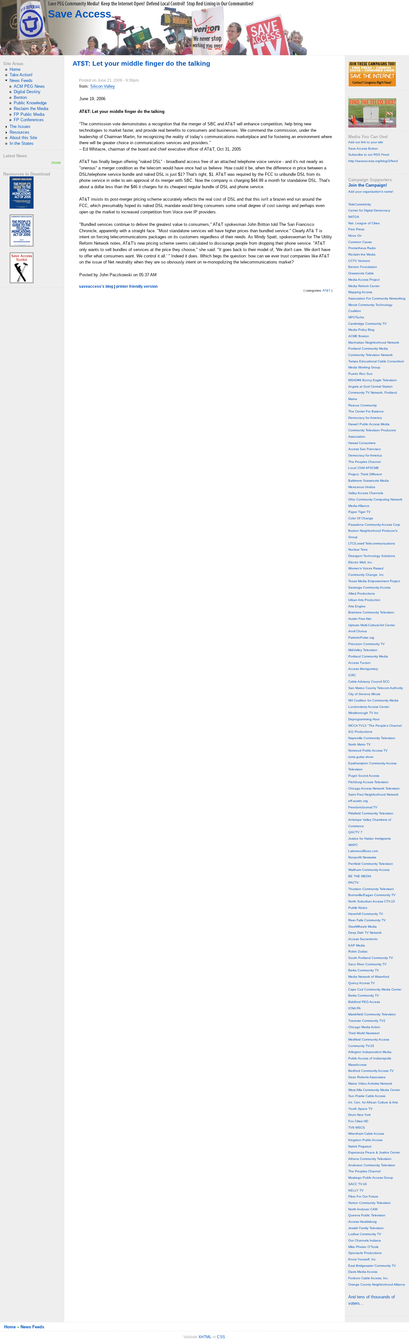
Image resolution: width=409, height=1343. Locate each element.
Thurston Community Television (371, 889)
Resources (19, 132)
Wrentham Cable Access (366, 1133)
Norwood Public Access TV (368, 750)
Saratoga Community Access (369, 587)
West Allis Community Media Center (374, 1090)
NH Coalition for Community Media (373, 700)
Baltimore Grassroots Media (368, 480)
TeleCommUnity (359, 204)
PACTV (353, 882)
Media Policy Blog (361, 329)
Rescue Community (362, 405)
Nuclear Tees (357, 549)
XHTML (205, 1337)
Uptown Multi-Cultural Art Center (371, 625)
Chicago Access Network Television (374, 788)
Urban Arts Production (364, 600)
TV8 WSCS (356, 1127)
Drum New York (359, 1115)
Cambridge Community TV (367, 323)
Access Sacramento (363, 939)
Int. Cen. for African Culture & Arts (373, 1102)
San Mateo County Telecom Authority (375, 688)
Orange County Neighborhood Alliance (376, 1284)
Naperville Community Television (371, 738)
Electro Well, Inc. (360, 562)
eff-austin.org (358, 801)
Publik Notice (357, 907)
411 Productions (360, 731)
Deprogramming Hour (364, 719)
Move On (355, 235)
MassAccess (357, 1064)
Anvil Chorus (357, 631)
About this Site (23, 137)
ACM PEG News (29, 86)
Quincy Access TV (361, 983)
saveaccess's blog (96, 286)
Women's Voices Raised (365, 568)
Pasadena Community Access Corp (374, 524)
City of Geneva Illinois (364, 694)
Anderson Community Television (371, 1165)
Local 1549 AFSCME (363, 468)
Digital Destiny (27, 91)
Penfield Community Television (370, 863)
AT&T (326, 290)
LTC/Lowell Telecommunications (371, 543)
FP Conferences (29, 119)
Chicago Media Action (364, 1027)
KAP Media (356, 945)
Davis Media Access (362, 1271)
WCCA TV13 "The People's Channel (375, 725)
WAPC (353, 845)
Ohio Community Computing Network (375, 499)
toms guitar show (360, 757)
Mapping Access (360, 292)
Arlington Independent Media (369, 1052)
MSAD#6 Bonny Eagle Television (372, 380)
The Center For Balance (366, 411)
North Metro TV (359, 744)
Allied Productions (361, 593)
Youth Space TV (360, 1108)
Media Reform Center (364, 286)
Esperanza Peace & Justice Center (374, 1152)
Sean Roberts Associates (366, 1077)
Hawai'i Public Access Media (369, 424)
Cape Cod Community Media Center (374, 989)
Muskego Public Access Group (370, 1177)
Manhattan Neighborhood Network (373, 342)
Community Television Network (370, 355)
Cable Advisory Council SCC (369, 681)
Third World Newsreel (363, 1033)
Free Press (356, 229)
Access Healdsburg (362, 1221)
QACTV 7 (355, 832)
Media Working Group (364, 367)
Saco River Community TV (367, 964)
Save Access (79, 14)
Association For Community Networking (376, 298)
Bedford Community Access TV (371, 1070)
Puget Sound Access (363, 775)
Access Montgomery (363, 669)
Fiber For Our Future (363, 1196)
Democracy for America (365, 417)
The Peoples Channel (364, 462)
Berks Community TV (363, 970)
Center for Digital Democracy (369, 210)
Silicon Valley (102, 86)
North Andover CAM (362, 1209)
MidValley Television (362, 650)
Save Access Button (363, 148)
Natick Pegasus (359, 1146)
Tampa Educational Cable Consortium (376, 361)
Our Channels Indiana (364, 1240)
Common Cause (360, 242)
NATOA (353, 217)
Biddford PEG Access (364, 1002)
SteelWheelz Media (362, 926)
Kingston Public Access (365, 1140)
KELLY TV (356, 1190)
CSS (221, 1337)
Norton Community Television (369, 1203)
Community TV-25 (361, 1046)
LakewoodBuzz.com (363, 851)
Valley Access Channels (365, 493)
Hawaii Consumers (361, 443)
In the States (22, 143)
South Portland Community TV (370, 958)
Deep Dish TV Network (365, 932)
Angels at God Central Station (370, 386)
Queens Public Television (366, 1215)
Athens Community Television (369, 1159)
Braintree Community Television (371, 612)
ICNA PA (354, 1008)
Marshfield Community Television (372, 1014)
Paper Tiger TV (359, 512)
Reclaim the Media (31, 108)
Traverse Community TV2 (366, 1020)
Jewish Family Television (366, 1228)
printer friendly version (137, 286)
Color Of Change (360, 518)
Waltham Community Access (369, 870)
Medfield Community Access (368, 1039)
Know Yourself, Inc (362, 1259)
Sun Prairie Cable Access (366, 1096)
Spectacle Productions (365, 1253)
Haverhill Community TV (365, 914)
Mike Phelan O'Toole (363, 1247)
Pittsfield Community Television (370, 813)
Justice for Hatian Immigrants (369, 838)
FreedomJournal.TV (362, 807)
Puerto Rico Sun (360, 373)
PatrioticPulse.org (361, 637)
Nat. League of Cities (364, 223)
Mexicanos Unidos (361, 487)
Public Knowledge (30, 102)
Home (15, 69)
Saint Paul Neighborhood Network (373, 794)
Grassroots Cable (361, 273)
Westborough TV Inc (363, 713)
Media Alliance (358, 506)
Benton (20, 97)
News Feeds (21, 80)
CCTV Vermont (359, 261)
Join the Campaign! (367, 185)
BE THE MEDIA (359, 876)
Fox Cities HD (358, 1121)
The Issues (20, 126)
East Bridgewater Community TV (372, 1265)
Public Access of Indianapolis (369, 1058)
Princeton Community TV (366, 644)
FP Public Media (29, 114)
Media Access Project (364, 279)
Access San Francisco (364, 449)
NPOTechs (356, 317)
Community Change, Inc (366, 574)
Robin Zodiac (358, 951)
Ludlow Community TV (364, 1234)
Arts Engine (357, 606)
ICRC (352, 675)
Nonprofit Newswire (362, 857)
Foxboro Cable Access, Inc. (368, 1278)
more (56, 162)
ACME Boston (358, 336)
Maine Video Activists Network (370, 1083)
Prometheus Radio (362, 248)
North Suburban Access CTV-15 (371, 901)
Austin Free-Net (359, 618)
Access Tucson (359, 662)
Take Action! (21, 74)
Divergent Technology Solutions (371, 556)
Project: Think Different (365, 474)
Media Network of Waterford (368, 976)
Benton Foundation (362, 267)
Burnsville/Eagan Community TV (372, 895)
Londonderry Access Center (368, 707)
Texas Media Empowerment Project (374, 581)
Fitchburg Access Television (368, 782)
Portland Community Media (368, 348)
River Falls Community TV (367, 920)
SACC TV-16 (357, 1184)
